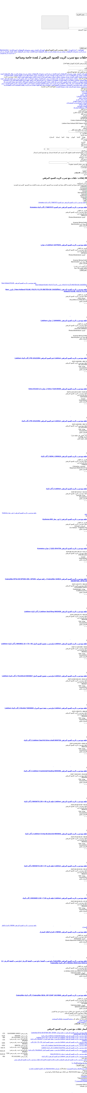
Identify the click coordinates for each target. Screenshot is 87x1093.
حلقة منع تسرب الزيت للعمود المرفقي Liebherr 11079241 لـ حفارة (64, 245)
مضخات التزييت (52, 51)
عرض (84, 171)
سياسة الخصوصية (68, 1019)
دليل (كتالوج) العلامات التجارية (37, 1068)
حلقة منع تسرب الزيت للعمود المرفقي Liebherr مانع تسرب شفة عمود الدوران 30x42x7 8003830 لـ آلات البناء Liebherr (46, 708)
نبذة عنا (85, 1063)
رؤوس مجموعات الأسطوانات (26, 50)
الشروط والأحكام (82, 1068)
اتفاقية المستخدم (57, 1019)
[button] (43, 39)
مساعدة (80, 1063)
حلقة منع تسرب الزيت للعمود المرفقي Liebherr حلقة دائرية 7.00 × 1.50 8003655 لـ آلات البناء (55, 898)
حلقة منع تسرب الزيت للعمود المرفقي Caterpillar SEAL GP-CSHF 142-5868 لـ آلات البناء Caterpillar (51, 995)
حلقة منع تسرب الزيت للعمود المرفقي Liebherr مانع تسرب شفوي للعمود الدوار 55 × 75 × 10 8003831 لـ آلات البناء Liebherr (44, 644)
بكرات (10, 53)
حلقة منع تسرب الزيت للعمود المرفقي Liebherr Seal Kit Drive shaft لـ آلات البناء (64, 1045)
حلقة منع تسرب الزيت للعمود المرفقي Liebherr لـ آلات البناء (66, 489)
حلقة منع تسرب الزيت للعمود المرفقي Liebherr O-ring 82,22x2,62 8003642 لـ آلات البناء (56, 834)
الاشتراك (83, 1017)
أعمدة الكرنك (13, 50)
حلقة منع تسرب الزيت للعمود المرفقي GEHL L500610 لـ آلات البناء (64, 456)
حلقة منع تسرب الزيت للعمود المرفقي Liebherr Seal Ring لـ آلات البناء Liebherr (64, 1048)
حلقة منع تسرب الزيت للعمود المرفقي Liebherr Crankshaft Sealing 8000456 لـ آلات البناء (55, 771)
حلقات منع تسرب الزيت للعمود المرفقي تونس (27, 1059)
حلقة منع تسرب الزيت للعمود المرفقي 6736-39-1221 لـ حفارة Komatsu (62, 548)
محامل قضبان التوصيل (11, 51)
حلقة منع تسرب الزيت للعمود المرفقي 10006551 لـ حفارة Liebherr (64, 320)
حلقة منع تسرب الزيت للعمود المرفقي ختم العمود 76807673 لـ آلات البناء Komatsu (58, 207)
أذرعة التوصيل (4, 53)
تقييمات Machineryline (52, 1068)
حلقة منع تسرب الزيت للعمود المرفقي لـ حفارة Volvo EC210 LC (68, 1054)
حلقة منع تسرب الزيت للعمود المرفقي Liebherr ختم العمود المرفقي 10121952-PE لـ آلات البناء (54, 421)
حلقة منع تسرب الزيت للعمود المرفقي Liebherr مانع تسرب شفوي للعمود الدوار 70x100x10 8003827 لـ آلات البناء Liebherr (44, 676)
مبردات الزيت (82, 51)
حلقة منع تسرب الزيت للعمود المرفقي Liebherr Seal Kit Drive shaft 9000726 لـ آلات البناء (55, 740)
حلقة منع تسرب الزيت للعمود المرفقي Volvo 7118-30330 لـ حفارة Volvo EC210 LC (57, 389)
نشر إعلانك (83, 270)
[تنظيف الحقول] (86, 67)
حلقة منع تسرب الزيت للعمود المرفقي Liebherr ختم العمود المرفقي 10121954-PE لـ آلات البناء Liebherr (51, 358)
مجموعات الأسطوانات (72, 51)
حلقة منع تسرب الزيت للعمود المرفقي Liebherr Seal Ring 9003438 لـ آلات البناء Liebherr (55, 611)
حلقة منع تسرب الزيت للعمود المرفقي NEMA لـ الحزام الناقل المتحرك (63, 932)
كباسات (36, 50)
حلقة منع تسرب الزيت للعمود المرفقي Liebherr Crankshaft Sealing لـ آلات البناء (64, 1036)
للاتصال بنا (75, 1063)
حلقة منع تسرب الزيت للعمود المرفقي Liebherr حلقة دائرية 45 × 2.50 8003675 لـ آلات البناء (55, 801)
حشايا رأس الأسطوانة (24, 51)
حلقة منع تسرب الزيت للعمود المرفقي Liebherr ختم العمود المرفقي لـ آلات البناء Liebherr (61, 1037)
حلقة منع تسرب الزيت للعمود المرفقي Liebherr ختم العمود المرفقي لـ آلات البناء (64, 1056)
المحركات (42, 50)
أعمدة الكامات (34, 51)
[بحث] (55, 22)
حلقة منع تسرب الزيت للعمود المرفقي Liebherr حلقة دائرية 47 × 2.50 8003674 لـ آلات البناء (55, 866)
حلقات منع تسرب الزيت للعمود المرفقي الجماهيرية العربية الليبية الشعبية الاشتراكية (63, 1059)
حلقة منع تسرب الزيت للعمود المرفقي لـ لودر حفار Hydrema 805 (64, 519)
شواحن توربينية (61, 51)
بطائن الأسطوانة (42, 51)
